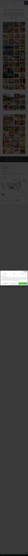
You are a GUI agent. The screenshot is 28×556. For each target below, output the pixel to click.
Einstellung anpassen (13, 283)
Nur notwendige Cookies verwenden (5, 283)
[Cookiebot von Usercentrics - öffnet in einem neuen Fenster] (24, 271)
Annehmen (22, 283)
